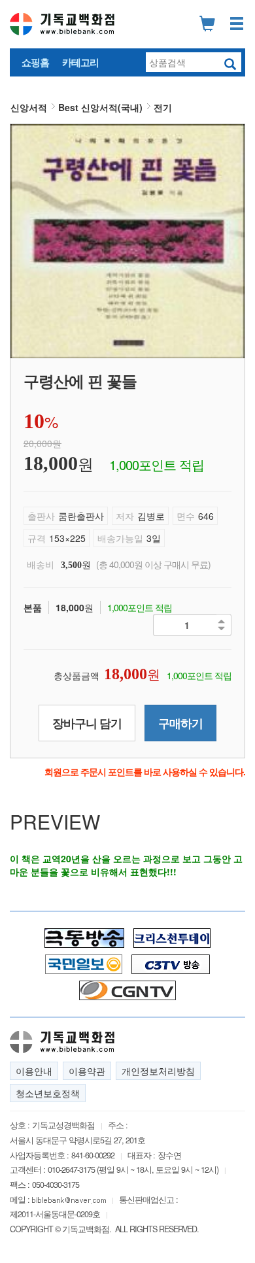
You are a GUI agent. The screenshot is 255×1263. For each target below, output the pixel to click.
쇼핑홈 (35, 62)
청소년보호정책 (48, 1093)
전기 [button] (163, 107)
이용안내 (34, 1070)
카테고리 (80, 62)
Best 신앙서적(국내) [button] (100, 107)
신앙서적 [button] (28, 107)
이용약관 (87, 1070)
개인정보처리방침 (158, 1070)
